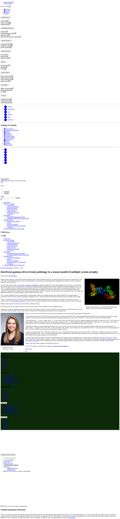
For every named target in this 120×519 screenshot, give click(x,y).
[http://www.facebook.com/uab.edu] (4, 362)
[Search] (2, 182)
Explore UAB (4, 179)
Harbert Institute (5, 90)
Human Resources (6, 78)
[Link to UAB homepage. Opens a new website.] (15, 434)
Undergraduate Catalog (7, 33)
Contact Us (3, 359)
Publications (7, 215)
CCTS (3, 92)
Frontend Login (11, 469)
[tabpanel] (60, 197)
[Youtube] (5, 157)
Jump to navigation (9, 2)
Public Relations (13, 276)
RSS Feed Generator (9, 379)
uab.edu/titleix (71, 517)
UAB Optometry (6, 102)
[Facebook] (5, 149)
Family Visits (5, 58)
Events (3, 69)
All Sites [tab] (7, 193)
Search (2, 196)
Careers (6, 397)
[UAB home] (60, 177)
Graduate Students (6, 40)
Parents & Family (5, 51)
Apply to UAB (5, 22)
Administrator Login (12, 468)
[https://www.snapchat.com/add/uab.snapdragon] (4, 363)
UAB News (4, 180)
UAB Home (7, 382)
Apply (5, 390)
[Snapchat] (5, 160)
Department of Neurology (18, 301)
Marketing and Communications (12, 380)
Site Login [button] (6, 467)
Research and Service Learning (10, 37)
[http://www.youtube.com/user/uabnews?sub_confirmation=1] (4, 366)
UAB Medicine (5, 99)
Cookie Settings (10, 458)
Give (5, 393)
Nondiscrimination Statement (8, 454)
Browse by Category (9, 203)
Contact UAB (8, 460)
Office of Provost (6, 76)
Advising (3, 31)
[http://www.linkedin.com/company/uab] (4, 369)
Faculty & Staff (5, 72)
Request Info (4, 24)
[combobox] (8, 198)
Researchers (4, 85)
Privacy (6, 462)
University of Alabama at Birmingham (29, 285)
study (7, 295)
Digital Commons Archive (10, 383)
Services (3, 54)
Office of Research (6, 88)
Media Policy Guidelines (10, 376)
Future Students (5, 17)
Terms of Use (8, 463)
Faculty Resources (6, 79)
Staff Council (5, 81)
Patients (3, 95)
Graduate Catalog (6, 46)
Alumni (3, 61)
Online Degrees (5, 47)
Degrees (6, 392)
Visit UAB (4, 21)
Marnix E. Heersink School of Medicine (58, 346)
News (5, 394)
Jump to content (8, 3)
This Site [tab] (7, 191)
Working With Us (8, 220)
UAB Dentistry (5, 101)
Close (2, 235)
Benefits (3, 67)
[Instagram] (5, 155)
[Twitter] (5, 152)
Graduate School (6, 44)
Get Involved (4, 65)
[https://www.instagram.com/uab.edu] (4, 364)
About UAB (4, 417)
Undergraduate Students (7, 28)
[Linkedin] (5, 162)
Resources (4, 56)
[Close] (9, 6)
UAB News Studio (9, 377)
